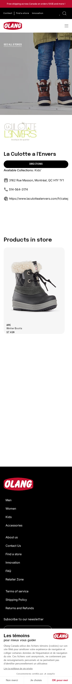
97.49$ (10, 332)
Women (11, 508)
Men (8, 500)
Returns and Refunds (20, 608)
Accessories (14, 525)
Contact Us (13, 545)
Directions (36, 164)
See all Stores (13, 45)
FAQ (8, 571)
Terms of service (17, 591)
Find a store (14, 554)
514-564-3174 (18, 189)
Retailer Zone (15, 579)
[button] (64, 13)
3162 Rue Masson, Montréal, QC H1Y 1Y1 (36, 180)
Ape (14, 327)
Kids (9, 517)
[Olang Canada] (13, 26)
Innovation (13, 562)
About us (12, 537)
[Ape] (34, 286)
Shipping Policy (16, 599)
